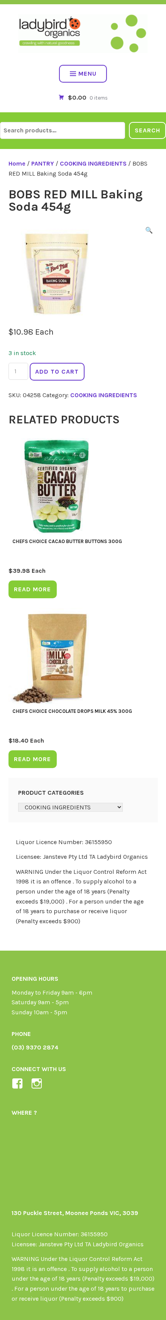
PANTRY (42, 163)
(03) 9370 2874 (35, 1047)
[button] (149, 231)
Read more (32, 589)
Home (16, 163)
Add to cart (57, 371)
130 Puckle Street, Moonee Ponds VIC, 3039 (75, 1213)
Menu (87, 73)
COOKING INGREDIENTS (93, 163)
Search (147, 130)
